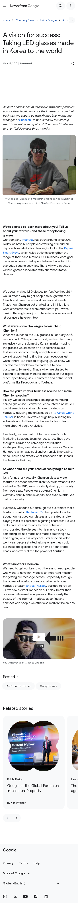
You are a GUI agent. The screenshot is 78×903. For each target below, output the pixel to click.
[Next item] (16, 818)
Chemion (25, 120)
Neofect (27, 240)
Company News (25, 20)
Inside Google (48, 20)
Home (6, 20)
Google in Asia (48, 686)
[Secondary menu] (70, 5)
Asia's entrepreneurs (18, 686)
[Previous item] (7, 818)
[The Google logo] (10, 850)
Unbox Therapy (36, 586)
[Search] (60, 5)
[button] (73, 63)
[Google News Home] (24, 5)
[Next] (72, 20)
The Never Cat (35, 512)
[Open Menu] (4, 5)
